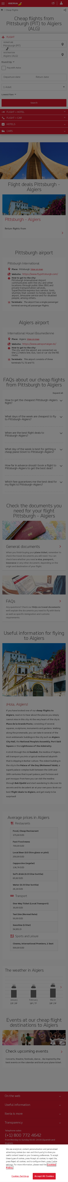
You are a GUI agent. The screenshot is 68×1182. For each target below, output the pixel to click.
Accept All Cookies (44, 1176)
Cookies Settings (20, 1176)
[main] (34, 1163)
